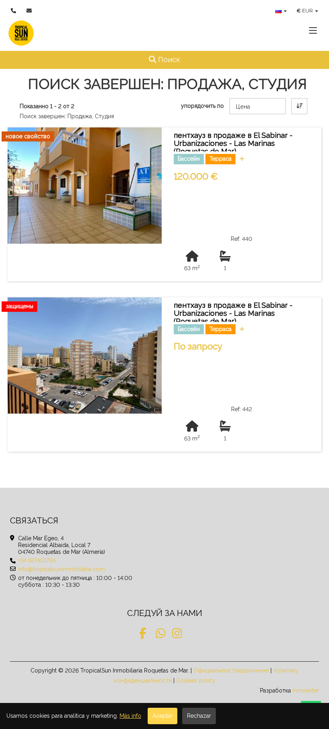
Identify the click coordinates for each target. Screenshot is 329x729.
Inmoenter (305, 690)
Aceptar (162, 716)
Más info (130, 716)
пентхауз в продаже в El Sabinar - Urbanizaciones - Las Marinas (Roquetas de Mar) (233, 143)
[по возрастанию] (299, 106)
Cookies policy (195, 680)
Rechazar (199, 716)
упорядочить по (202, 106)
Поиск (179, 59)
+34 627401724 (37, 560)
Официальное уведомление (231, 670)
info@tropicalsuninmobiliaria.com (61, 569)
